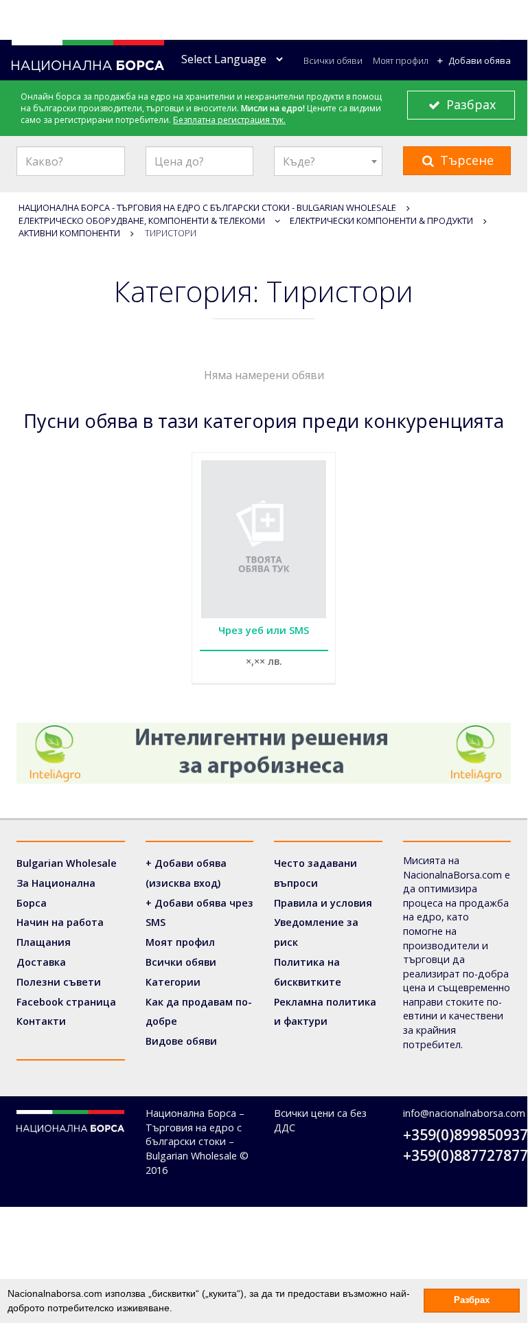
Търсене (465, 160)
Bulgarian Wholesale (66, 863)
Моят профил (400, 60)
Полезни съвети (58, 981)
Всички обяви (333, 60)
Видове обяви (181, 1040)
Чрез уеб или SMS (263, 630)
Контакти (41, 1021)
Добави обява (478, 60)
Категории (173, 981)
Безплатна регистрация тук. (229, 120)
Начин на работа (60, 922)
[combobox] (328, 161)
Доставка (41, 962)
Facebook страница (66, 1001)
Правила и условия (323, 902)
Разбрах (469, 104)
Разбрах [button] (472, 1300)
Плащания (43, 942)
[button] (177, 1309)
